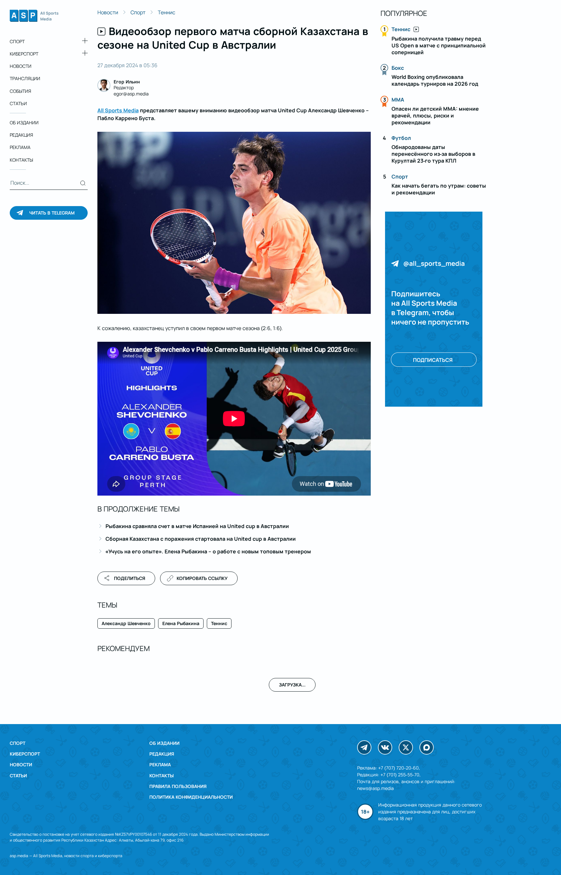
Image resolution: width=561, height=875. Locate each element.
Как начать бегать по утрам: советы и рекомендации (439, 189)
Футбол (401, 138)
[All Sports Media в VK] (385, 747)
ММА (398, 99)
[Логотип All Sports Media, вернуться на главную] (34, 19)
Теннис (166, 12)
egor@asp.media (131, 94)
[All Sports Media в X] (406, 747)
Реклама (20, 147)
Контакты (21, 160)
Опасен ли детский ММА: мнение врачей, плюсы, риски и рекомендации (435, 115)
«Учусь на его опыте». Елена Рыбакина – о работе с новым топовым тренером (208, 551)
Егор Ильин (127, 82)
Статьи (18, 103)
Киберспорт (24, 54)
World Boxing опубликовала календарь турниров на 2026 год (435, 80)
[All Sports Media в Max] (426, 747)
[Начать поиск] (83, 183)
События (20, 91)
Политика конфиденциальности (191, 797)
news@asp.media (375, 788)
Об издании (24, 122)
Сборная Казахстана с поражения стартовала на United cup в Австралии (201, 538)
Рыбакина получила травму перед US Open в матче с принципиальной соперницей (439, 45)
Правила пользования (177, 786)
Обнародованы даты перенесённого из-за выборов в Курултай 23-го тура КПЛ (433, 153)
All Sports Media (118, 110)
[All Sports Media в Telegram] (364, 747)
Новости (20, 66)
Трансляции (25, 79)
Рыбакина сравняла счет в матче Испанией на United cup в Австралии (197, 526)
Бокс (398, 67)
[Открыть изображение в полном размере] (234, 223)
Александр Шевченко (126, 623)
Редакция (21, 135)
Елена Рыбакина (180, 623)
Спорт (17, 41)
